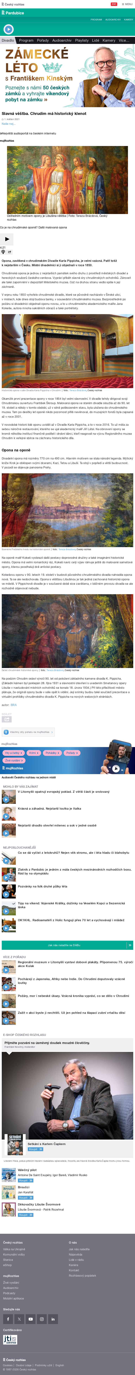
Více (124, 40)
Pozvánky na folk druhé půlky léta (42, 886)
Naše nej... (9, 123)
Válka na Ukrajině (14, 1249)
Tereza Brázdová (87, 216)
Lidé (95, 40)
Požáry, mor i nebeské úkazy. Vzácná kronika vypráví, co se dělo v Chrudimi (73, 996)
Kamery (128, 19)
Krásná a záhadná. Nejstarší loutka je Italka (49, 808)
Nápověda (75, 1254)
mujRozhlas (9, 744)
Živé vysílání (12, 760)
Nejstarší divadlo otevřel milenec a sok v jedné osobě (57, 825)
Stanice (8, 1260)
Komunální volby (14, 1254)
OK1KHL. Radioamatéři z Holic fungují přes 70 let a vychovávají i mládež (71, 920)
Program (96, 19)
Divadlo (8, 40)
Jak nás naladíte (79, 1249)
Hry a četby (12, 753)
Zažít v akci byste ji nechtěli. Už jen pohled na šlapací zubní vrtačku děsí (71, 1012)
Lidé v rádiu (76, 1260)
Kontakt (74, 1270)
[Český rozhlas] (13, 4)
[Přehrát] (6, 239)
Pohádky (51, 753)
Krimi (32, 753)
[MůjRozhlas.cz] (7, 141)
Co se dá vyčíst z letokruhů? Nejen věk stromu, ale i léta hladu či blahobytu (73, 852)
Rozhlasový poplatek (82, 1275)
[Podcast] (3, 252)
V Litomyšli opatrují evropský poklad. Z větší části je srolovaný (64, 791)
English (60, 1365)
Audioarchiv (113, 19)
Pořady (43, 40)
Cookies (7, 1365)
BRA (14, 705)
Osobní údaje (24, 1365)
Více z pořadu (14, 957)
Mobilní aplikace (13, 1298)
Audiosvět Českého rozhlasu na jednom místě (29, 777)
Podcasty (9, 1293)
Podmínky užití (43, 1365)
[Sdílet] (9, 252)
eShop (7, 1265)
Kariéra (73, 1265)
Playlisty (82, 40)
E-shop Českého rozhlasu (24, 1035)
